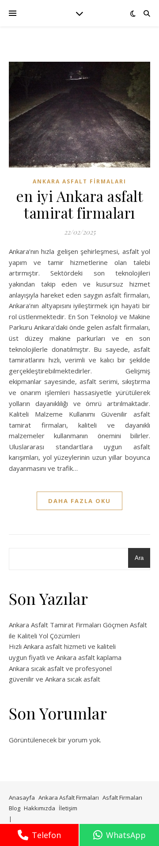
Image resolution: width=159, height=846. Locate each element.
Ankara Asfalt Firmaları (79, 181)
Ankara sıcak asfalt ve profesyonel (60, 668)
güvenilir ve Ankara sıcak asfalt (54, 679)
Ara (139, 558)
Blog (14, 808)
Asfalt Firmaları (122, 797)
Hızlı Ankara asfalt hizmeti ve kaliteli (62, 646)
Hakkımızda (39, 808)
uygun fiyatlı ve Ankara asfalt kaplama (65, 657)
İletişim (68, 808)
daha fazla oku (79, 501)
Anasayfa (22, 797)
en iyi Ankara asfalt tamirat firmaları (79, 204)
